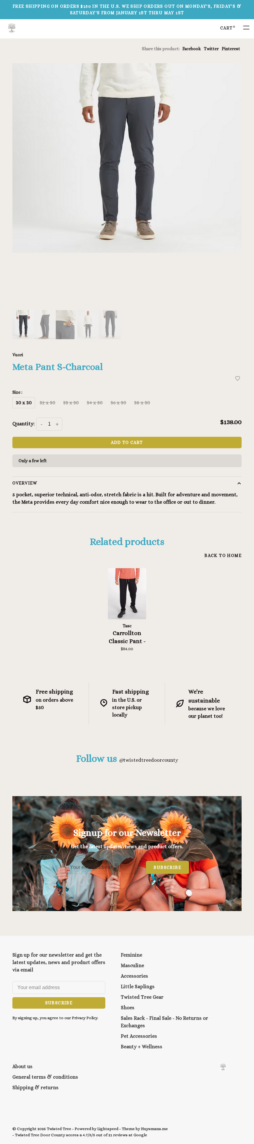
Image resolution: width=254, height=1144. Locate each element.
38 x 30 (142, 402)
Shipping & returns (35, 1087)
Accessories (134, 976)
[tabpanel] (127, 158)
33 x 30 (71, 402)
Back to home (223, 555)
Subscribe (167, 867)
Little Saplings (138, 986)
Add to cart (127, 442)
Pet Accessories (139, 1036)
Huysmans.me (154, 1128)
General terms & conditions (45, 1077)
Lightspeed (107, 1128)
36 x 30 (118, 402)
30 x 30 (24, 402)
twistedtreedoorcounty (148, 760)
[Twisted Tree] (223, 1067)
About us (22, 1066)
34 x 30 (95, 402)
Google (140, 1135)
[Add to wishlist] (237, 379)
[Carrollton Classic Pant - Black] (127, 594)
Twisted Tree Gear (142, 997)
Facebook (191, 48)
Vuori (17, 354)
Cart (227, 27)
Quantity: (23, 424)
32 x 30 (47, 402)
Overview (24, 482)
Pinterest (231, 48)
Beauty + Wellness (141, 1047)
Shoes (127, 1007)
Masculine (132, 965)
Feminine (131, 955)
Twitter (211, 48)
